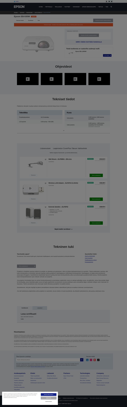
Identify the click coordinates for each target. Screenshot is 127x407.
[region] (30, 398)
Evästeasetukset (48, 401)
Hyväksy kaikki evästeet (48, 394)
